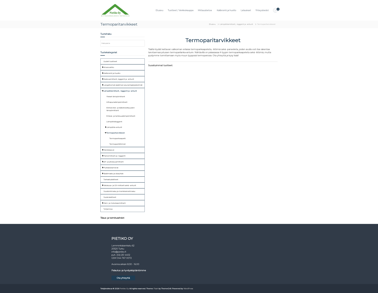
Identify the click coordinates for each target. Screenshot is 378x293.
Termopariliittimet (117, 144)
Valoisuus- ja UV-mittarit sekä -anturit (120, 185)
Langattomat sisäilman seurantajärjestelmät (123, 85)
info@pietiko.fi (118, 251)
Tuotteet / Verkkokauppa (180, 10)
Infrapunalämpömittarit (116, 102)
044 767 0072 (124, 258)
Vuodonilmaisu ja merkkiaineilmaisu (119, 191)
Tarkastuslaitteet (111, 179)
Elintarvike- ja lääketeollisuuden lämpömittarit (120, 109)
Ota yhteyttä (123, 278)
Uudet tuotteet (110, 61)
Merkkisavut (109, 150)
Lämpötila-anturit (114, 127)
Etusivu (159, 10)
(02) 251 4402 (123, 255)
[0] (275, 10)
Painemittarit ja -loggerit (115, 156)
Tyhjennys (108, 209)
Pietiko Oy (124, 288)
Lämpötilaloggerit (114, 121)
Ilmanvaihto (109, 67)
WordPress (188, 288)
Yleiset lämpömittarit (115, 96)
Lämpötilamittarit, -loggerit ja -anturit (236, 24)
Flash (156, 288)
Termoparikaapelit (117, 138)
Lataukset (246, 10)
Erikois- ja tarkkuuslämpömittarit (120, 116)
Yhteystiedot (262, 10)
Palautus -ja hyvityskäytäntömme (128, 270)
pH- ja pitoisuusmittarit (114, 162)
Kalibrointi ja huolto (226, 10)
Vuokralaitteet (110, 197)
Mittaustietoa (205, 10)
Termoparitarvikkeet (115, 133)
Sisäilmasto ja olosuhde (113, 173)
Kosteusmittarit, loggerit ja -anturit (119, 79)
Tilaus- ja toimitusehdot (112, 218)
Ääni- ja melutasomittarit (115, 203)
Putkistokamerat (111, 168)
